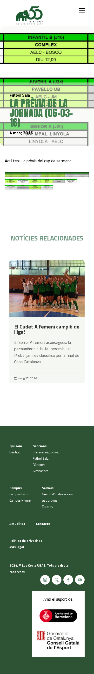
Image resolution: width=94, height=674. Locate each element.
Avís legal (16, 546)
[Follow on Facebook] (68, 580)
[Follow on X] (56, 580)
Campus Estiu (18, 494)
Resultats (38, 269)
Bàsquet (39, 464)
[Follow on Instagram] (45, 580)
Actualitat (17, 523)
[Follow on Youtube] (80, 580)
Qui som (15, 445)
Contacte (43, 523)
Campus (15, 487)
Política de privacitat (25, 540)
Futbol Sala (22, 269)
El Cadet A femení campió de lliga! (47, 321)
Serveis (48, 487)
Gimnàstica (40, 470)
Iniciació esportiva (46, 452)
